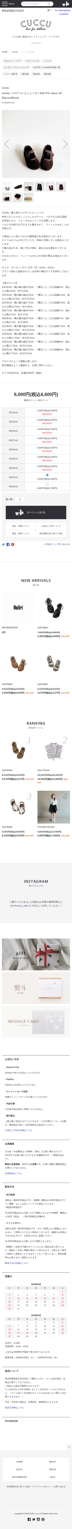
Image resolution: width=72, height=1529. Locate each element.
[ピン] (12, 545)
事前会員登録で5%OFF (13, 10)
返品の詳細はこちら (14, 1407)
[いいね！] (8, 545)
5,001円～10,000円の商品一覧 (46, 67)
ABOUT (52, 1462)
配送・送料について (21, 533)
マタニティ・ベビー (12, 61)
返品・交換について (21, 526)
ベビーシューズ (32, 61)
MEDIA (52, 1469)
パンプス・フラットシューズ (16, 67)
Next (63, 144)
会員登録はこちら (13, 1173)
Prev (9, 144)
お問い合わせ (59, 1486)
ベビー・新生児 (10, 74)
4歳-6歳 (36, 74)
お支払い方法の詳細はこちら (18, 1130)
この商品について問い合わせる (56, 544)
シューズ (47, 61)
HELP (52, 1477)
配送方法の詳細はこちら (16, 1263)
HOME (5, 52)
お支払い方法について (51, 526)
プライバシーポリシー (41, 1486)
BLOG (19, 1469)
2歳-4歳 (25, 74)
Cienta (15, 52)
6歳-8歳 (47, 74)
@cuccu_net (36, 885)
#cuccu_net (21, 905)
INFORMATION (19, 1477)
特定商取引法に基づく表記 (51, 533)
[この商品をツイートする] (3, 545)
